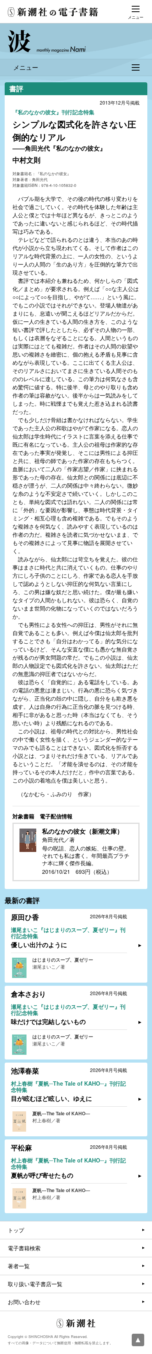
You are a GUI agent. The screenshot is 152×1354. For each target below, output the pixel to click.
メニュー (25, 67)
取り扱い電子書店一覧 (35, 1284)
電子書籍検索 (24, 1248)
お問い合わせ (24, 1302)
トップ (16, 1230)
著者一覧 (19, 1266)
